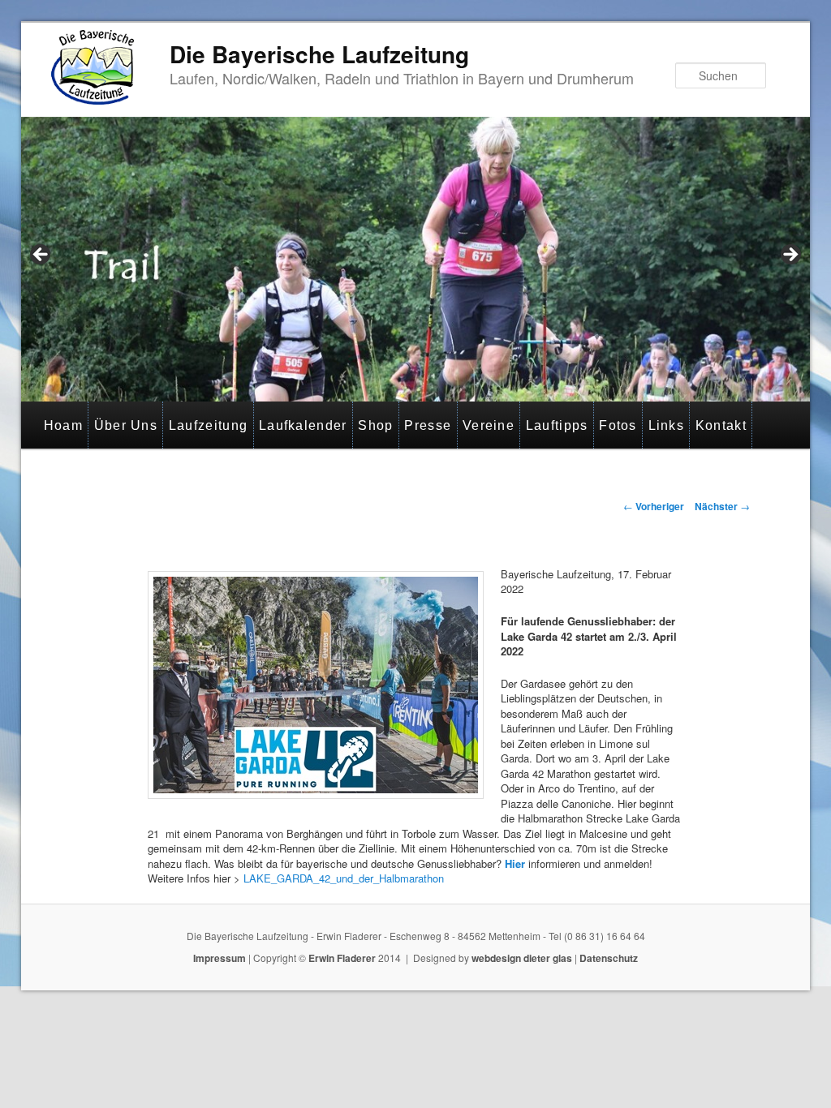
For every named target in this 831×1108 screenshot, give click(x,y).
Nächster (722, 506)
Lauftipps (557, 425)
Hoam (63, 425)
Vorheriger (653, 506)
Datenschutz (608, 958)
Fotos (618, 425)
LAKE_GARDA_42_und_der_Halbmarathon (343, 878)
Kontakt (721, 425)
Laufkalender (303, 425)
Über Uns (125, 425)
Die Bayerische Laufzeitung (319, 54)
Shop (375, 425)
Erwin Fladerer (342, 958)
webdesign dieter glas (521, 958)
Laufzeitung (208, 425)
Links (666, 425)
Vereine (489, 425)
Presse (427, 425)
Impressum (219, 958)
